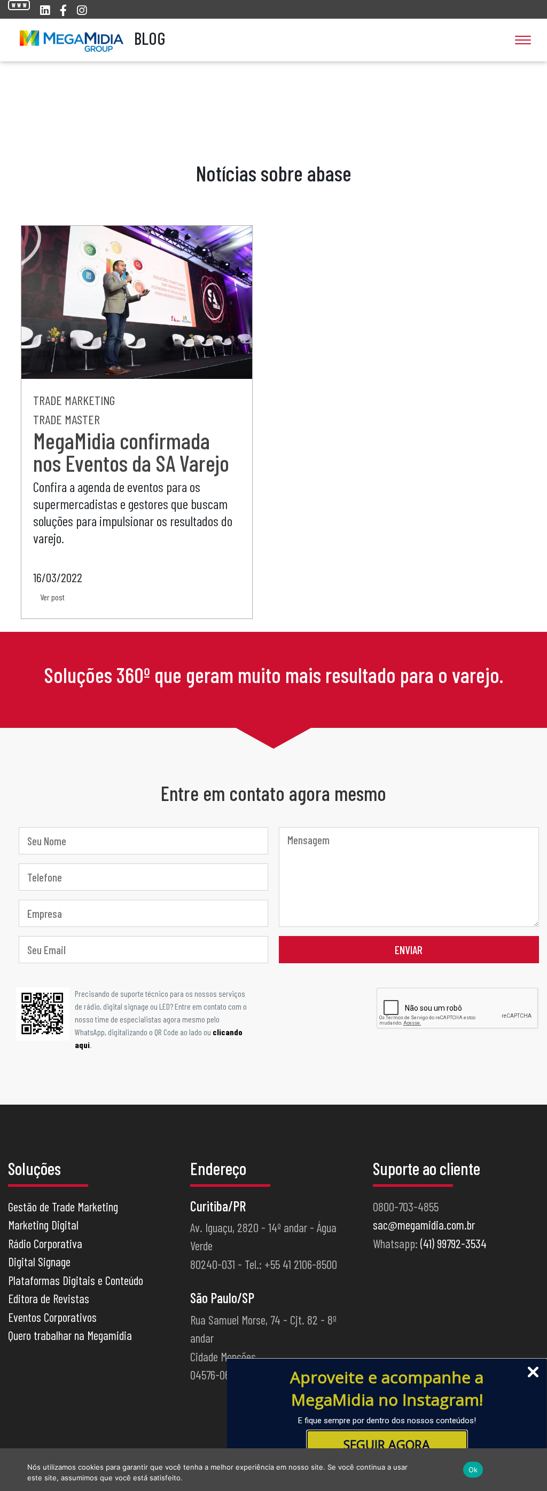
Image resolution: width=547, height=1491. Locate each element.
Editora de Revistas (48, 1298)
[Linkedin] (45, 10)
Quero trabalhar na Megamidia (70, 1335)
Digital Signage (39, 1261)
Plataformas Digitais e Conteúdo (75, 1280)
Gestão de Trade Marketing (63, 1206)
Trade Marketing (74, 400)
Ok (473, 1469)
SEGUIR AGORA (386, 1444)
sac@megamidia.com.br (424, 1224)
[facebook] (63, 10)
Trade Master (66, 419)
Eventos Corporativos (52, 1317)
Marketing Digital (43, 1224)
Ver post (52, 597)
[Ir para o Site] (19, 5)
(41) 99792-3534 (453, 1243)
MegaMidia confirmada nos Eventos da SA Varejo (131, 451)
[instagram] (82, 10)
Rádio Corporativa (45, 1243)
